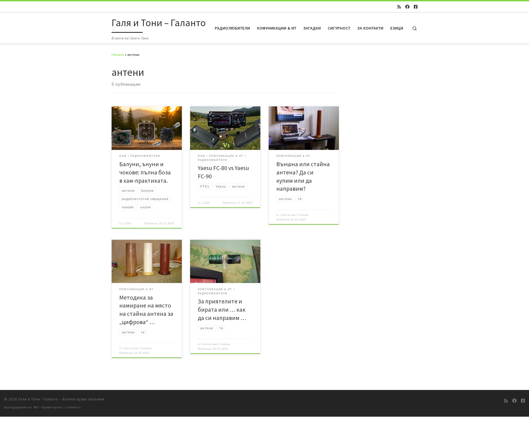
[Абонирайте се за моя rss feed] (399, 7)
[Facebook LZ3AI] (407, 7)
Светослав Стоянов (294, 215)
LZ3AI (127, 223)
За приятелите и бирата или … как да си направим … (222, 310)
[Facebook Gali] (415, 7)
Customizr (73, 407)
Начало (118, 54)
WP (36, 407)
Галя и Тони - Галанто (38, 399)
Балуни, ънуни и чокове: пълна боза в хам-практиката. (145, 172)
